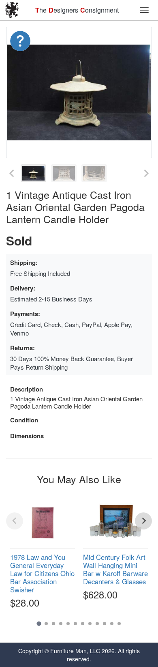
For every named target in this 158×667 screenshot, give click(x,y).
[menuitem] (33, 173)
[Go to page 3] (53, 623)
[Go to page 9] (97, 623)
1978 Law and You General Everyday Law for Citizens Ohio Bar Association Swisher (42, 573)
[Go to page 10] (104, 623)
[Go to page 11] (111, 623)
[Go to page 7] (82, 623)
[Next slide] (146, 173)
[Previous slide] (12, 173)
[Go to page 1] (38, 623)
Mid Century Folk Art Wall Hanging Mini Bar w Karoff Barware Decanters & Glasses (115, 569)
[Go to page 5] (68, 623)
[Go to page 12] (119, 623)
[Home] (12, 10)
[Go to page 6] (75, 623)
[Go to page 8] (90, 623)
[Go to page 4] (60, 623)
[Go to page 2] (46, 623)
